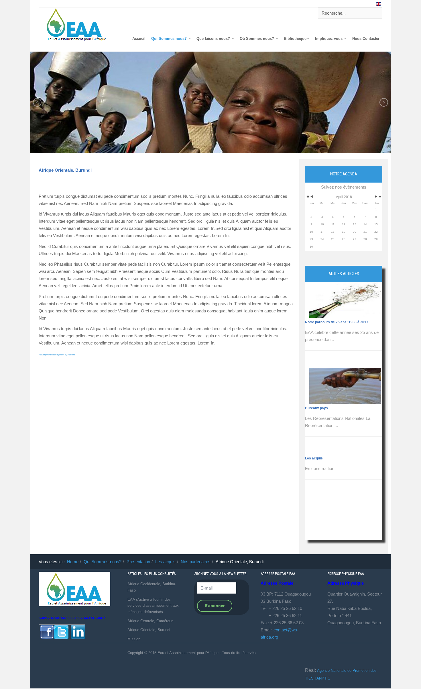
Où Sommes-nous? (257, 39)
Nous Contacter (365, 39)
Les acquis (314, 372)
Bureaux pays (316, 322)
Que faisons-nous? (213, 39)
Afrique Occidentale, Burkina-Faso (151, 587)
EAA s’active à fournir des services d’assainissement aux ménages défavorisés (153, 605)
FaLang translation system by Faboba (57, 354)
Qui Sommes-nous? (169, 39)
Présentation (138, 561)
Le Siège (312, 494)
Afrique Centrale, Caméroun (150, 621)
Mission (133, 639)
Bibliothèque (295, 39)
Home (72, 561)
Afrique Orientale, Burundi (65, 170)
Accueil (138, 39)
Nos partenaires (195, 561)
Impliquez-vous (329, 39)
